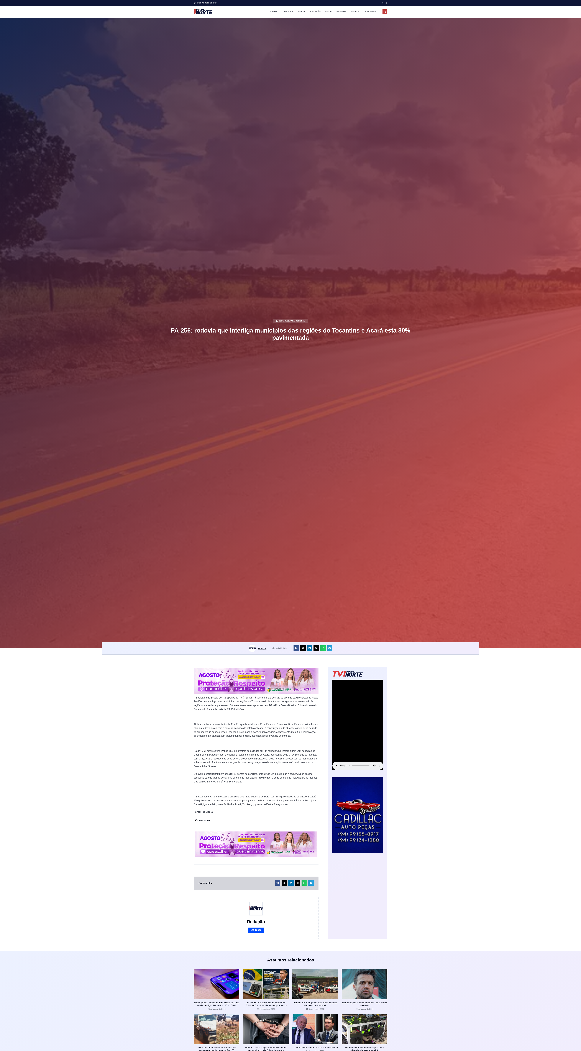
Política (355, 12)
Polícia (328, 12)
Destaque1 (284, 321)
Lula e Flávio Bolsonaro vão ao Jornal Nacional (315, 1047)
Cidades (273, 12)
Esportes (341, 12)
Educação (315, 12)
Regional (289, 12)
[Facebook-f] (386, 3)
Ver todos (256, 930)
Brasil (301, 12)
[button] (384, 11)
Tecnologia (370, 12)
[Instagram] (383, 3)
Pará (292, 321)
